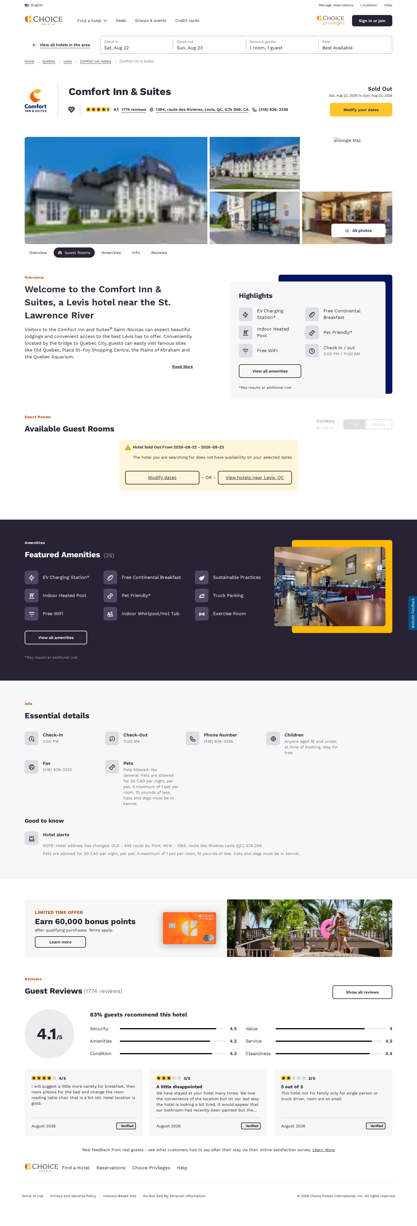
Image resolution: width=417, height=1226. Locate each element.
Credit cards (187, 20)
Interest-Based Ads (119, 1196)
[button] (412, 613)
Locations (369, 5)
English (37, 5)
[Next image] (374, 587)
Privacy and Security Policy (73, 1196)
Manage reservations (336, 5)
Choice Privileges (151, 1167)
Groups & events (150, 20)
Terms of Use (32, 1196)
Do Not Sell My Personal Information (174, 1196)
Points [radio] (378, 424)
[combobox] (92, 21)
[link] (60, 942)
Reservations (110, 1167)
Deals (121, 20)
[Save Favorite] (71, 109)
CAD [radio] (354, 424)
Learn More (323, 1149)
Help (388, 5)
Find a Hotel (76, 1167)
